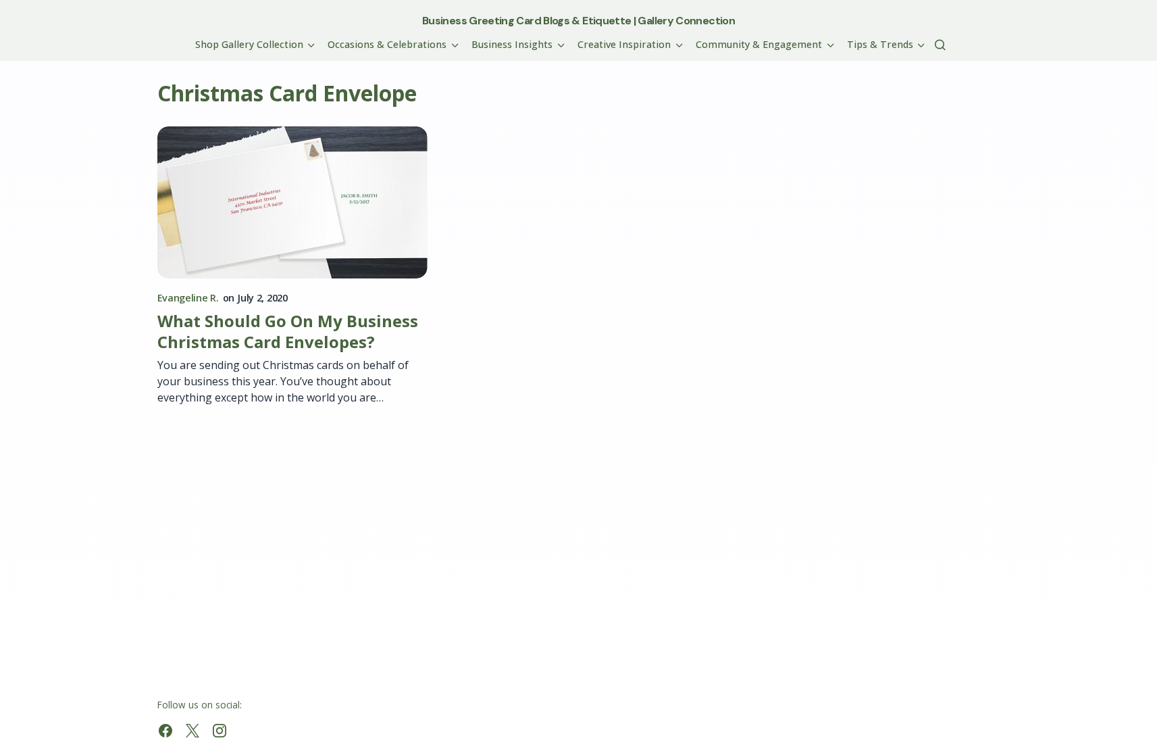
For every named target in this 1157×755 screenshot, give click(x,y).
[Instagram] (219, 730)
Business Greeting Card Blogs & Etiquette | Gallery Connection (578, 21)
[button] (940, 44)
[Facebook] (165, 730)
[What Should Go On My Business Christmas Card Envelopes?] (292, 202)
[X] (192, 730)
